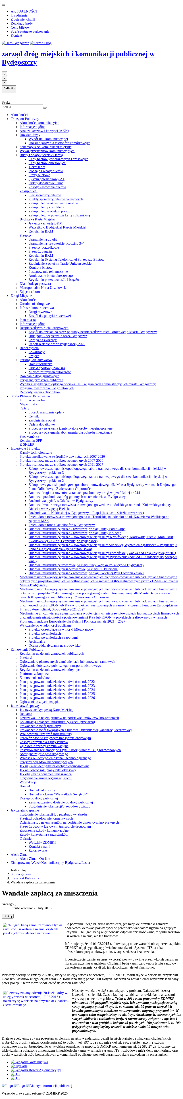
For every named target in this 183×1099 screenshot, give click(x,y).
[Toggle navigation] (3, 5)
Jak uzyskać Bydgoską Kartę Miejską (46, 710)
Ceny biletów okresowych (47, 163)
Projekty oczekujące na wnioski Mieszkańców (61, 629)
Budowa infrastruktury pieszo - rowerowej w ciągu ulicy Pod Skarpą (77, 529)
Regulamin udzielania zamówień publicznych (52, 653)
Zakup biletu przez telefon (47, 207)
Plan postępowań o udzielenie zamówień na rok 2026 (57, 698)
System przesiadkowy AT (46, 179)
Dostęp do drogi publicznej (39, 798)
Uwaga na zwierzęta (43, 340)
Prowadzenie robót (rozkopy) (40, 726)
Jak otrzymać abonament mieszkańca (46, 774)
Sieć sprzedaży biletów (45, 195)
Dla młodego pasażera (35, 283)
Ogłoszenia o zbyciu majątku (40, 702)
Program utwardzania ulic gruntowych (47, 388)
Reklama (26, 714)
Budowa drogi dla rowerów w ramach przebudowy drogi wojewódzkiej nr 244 (84, 493)
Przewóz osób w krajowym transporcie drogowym (55, 738)
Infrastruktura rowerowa (37, 308)
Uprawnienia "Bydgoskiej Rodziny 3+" (57, 243)
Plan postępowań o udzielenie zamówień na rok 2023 (57, 686)
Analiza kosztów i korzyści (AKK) (44, 131)
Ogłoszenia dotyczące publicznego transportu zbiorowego (60, 665)
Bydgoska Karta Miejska (37, 219)
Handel (25, 786)
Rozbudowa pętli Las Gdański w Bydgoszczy (61, 501)
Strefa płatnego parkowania (30, 31)
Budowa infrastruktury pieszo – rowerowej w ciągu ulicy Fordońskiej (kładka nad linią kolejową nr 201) (102, 553)
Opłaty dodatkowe (42, 424)
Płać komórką (29, 436)
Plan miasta (28, 320)
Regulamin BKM (41, 231)
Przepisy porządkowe (44, 247)
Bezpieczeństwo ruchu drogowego (44, 328)
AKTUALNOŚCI (24, 11)
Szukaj (6, 102)
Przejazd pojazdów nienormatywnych (46, 762)
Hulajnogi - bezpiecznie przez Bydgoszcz (58, 336)
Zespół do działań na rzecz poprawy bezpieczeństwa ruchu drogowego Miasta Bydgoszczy (93, 332)
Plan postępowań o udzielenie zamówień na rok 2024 (57, 690)
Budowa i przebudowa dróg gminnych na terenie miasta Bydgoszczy (77, 497)
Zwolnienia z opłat (42, 420)
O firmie (25, 838)
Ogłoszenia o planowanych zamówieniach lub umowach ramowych (67, 661)
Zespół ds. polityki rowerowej (50, 316)
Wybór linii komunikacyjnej (48, 139)
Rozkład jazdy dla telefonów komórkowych (59, 143)
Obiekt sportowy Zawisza (47, 368)
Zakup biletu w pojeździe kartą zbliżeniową (59, 215)
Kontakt (16, 35)
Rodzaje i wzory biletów (46, 171)
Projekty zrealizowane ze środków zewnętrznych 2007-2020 (62, 456)
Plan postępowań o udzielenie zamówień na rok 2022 (57, 682)
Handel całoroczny (42, 790)
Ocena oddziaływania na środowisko (55, 645)
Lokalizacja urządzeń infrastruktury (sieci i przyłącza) (57, 722)
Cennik (34, 416)
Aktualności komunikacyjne (39, 123)
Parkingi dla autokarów (36, 360)
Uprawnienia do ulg (43, 239)
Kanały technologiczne (36, 452)
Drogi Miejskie (21, 296)
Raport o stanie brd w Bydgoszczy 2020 (57, 344)
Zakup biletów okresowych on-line (53, 203)
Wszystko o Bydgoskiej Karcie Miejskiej (57, 227)
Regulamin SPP (31, 440)
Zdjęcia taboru (30, 292)
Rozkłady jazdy (22, 23)
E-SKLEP (27, 444)
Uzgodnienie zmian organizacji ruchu (46, 778)
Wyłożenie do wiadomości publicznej (46, 625)
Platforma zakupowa (34, 673)
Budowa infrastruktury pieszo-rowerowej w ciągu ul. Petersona (73, 569)
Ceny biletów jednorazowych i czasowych (58, 159)
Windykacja (28, 782)
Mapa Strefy (28, 404)
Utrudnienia (19, 15)
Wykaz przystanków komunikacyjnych (47, 151)
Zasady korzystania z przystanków (44, 742)
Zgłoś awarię (38, 850)
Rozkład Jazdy (30, 135)
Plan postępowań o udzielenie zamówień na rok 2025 (57, 694)
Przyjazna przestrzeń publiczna (41, 380)
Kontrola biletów (40, 267)
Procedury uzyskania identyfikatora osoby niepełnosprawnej (71, 428)
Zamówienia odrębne (35, 678)
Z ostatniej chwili (23, 19)
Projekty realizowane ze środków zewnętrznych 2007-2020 (61, 460)
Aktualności (19, 115)
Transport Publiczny (25, 119)
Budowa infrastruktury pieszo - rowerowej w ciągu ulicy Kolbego (75, 533)
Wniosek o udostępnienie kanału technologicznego (55, 758)
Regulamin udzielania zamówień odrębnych (50, 669)
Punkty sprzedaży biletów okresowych (56, 199)
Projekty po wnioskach (45, 633)
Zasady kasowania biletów (47, 187)
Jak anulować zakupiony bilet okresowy (48, 770)
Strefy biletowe (39, 175)
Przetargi (26, 657)
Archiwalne (37, 641)
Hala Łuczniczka (40, 364)
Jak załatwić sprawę (25, 706)
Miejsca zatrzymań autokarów (50, 372)
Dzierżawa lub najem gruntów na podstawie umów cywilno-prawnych (69, 718)
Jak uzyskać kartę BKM (45, 223)
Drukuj (8, 916)
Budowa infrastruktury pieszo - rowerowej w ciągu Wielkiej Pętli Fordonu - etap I (86, 573)
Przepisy (26, 235)
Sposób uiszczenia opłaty (46, 412)
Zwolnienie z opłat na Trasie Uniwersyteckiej (60, 263)
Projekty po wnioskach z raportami (53, 637)
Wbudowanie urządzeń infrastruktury (46, 734)
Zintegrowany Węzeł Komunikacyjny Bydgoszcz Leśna (50, 862)
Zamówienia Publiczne (27, 649)
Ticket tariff (37, 167)
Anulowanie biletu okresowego (51, 275)
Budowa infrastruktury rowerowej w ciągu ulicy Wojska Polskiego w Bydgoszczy (86, 565)
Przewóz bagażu (40, 251)
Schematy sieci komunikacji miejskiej (46, 147)
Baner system (29, 348)
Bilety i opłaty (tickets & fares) (41, 155)
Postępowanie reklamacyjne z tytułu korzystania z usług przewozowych (70, 750)
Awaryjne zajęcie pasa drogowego (44, 754)
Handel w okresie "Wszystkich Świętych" (58, 794)
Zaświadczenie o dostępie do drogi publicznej (61, 802)
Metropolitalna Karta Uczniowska (43, 287)
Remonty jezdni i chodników (40, 392)
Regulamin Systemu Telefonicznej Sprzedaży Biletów (66, 259)
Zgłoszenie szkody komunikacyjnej (44, 746)
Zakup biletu (28, 191)
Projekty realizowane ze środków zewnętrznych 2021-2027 (61, 464)
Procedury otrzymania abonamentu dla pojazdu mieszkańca (70, 432)
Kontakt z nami (39, 846)
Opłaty (24, 408)
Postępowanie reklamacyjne (48, 271)
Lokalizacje (37, 352)
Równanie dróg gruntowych (39, 376)
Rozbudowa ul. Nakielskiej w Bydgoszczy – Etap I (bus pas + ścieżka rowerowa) (86, 513)
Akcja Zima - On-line (35, 858)
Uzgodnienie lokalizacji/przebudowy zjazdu (59, 806)
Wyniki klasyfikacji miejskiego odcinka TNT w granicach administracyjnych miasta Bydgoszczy (88, 384)
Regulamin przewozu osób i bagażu (54, 279)
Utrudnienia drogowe (35, 304)
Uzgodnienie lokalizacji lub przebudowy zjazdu (53, 814)
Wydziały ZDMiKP (42, 842)
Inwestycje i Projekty (25, 448)
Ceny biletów (20, 27)
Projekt (34, 356)
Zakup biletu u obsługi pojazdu (50, 211)
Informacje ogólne (32, 127)
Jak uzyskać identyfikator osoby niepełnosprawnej (55, 766)
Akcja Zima (19, 854)
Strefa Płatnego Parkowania (30, 396)
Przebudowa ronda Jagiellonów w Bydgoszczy (62, 525)
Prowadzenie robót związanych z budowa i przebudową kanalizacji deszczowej (76, 730)
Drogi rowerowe (40, 312)
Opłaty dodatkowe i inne (46, 183)
